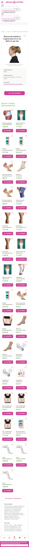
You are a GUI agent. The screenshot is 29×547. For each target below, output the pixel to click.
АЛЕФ (5, 71)
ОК (14, 545)
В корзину (8, 130)
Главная (3, 31)
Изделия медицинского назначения (20, 31)
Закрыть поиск (9, 12)
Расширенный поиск (7, 10)
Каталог (9, 31)
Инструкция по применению (13, 498)
